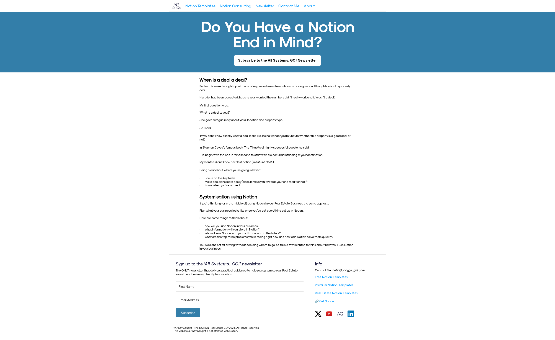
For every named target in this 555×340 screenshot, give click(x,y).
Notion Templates (200, 5)
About (309, 5)
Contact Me (288, 5)
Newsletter (265, 5)
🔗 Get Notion (324, 301)
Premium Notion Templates (334, 285)
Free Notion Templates (331, 277)
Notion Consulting (235, 5)
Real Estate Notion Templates (336, 293)
